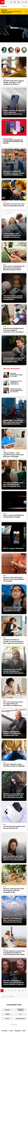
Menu (26, 2)
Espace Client (22, 2)
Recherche (11, 2)
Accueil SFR (2, 2)
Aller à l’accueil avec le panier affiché (15, 2)
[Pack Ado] (14, 133)
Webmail (19, 2)
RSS (24, 1031)
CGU (11, 1031)
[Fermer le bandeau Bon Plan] (26, 11)
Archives (4, 1031)
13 (22, 991)
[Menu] (26, 2)
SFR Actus (4, 6)
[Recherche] (11, 2)
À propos (18, 1031)
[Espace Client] (22, 2)
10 (19, 991)
